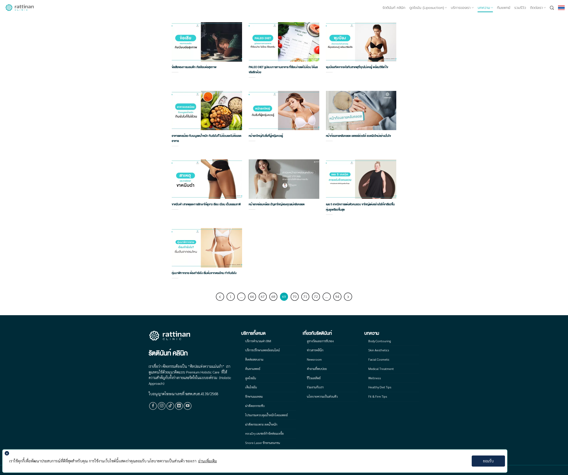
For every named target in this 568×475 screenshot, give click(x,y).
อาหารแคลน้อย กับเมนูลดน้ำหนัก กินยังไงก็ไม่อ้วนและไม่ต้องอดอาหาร (206, 138)
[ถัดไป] (348, 297)
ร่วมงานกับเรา (315, 387)
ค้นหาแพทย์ (252, 369)
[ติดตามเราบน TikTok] (170, 406)
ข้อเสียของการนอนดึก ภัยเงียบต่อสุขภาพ (194, 67)
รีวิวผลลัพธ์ (314, 378)
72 (316, 296)
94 (337, 296)
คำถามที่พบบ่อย (317, 369)
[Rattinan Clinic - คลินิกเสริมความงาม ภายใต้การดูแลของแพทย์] (20, 8)
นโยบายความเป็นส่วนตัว (322, 396)
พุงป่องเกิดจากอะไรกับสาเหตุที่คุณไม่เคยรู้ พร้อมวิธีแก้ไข (357, 67)
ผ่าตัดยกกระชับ (255, 406)
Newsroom (314, 359)
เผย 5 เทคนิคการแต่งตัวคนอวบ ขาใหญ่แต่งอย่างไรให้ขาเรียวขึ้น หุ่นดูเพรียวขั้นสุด (360, 207)
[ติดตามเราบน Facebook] (153, 406)
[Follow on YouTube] (188, 406)
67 (263, 296)
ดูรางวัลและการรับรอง (320, 341)
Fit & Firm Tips (377, 396)
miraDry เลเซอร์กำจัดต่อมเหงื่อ (264, 433)
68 (273, 296)
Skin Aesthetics (378, 350)
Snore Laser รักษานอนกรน (262, 443)
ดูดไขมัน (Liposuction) (426, 7)
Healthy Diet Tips (379, 387)
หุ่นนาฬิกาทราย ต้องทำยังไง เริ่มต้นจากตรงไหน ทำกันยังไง (204, 273)
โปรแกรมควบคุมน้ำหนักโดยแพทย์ (266, 415)
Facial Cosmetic (378, 359)
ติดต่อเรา (536, 7)
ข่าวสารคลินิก (315, 350)
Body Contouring (379, 341)
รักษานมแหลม (254, 396)
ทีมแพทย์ (503, 7)
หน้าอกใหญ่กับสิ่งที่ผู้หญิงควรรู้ (266, 135)
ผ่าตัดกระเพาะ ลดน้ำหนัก (261, 424)
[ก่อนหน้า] (220, 297)
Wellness (374, 378)
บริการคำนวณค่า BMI (258, 341)
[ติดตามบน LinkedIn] (179, 406)
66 (252, 296)
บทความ (484, 7)
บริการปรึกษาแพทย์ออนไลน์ (262, 350)
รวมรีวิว (520, 7)
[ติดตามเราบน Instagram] (162, 406)
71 (305, 296)
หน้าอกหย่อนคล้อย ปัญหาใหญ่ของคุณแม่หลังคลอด (277, 204)
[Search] (552, 7)
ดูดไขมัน (250, 378)
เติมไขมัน (251, 387)
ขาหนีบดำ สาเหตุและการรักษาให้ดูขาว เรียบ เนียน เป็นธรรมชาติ (206, 204)
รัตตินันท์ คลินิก (394, 7)
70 (295, 296)
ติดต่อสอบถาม (254, 359)
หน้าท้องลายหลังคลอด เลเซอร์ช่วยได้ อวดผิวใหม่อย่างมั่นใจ (358, 135)
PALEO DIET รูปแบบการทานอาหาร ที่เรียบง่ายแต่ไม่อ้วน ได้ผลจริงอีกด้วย (283, 70)
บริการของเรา (461, 7)
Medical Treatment (381, 369)
